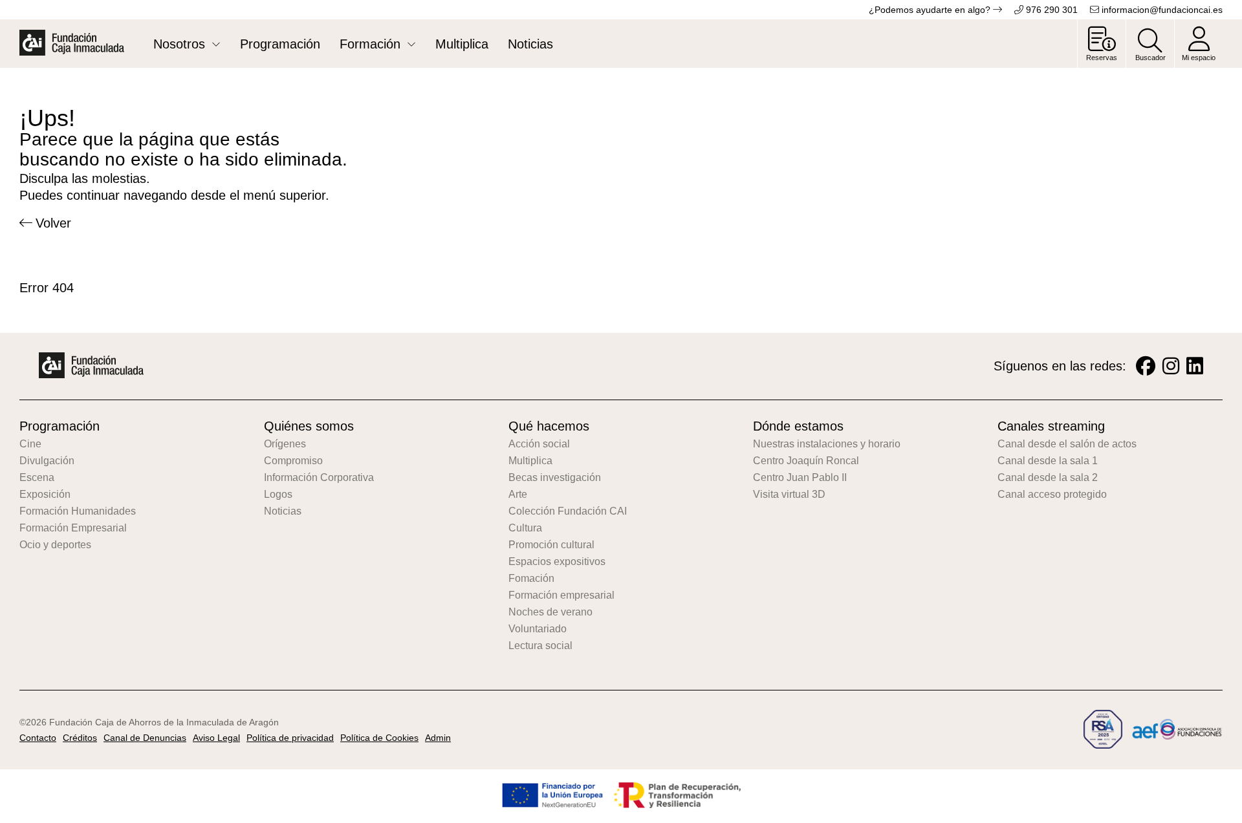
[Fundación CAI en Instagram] (1170, 366)
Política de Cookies (379, 737)
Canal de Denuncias (145, 737)
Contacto (37, 737)
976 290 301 (1050, 10)
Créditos (80, 737)
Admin (438, 737)
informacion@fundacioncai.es (1161, 10)
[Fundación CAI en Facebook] (1145, 366)
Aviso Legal (216, 737)
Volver (53, 223)
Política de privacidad (290, 737)
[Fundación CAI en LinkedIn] (1194, 366)
